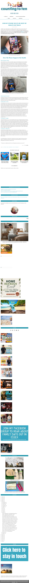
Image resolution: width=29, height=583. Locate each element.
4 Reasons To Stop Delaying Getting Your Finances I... (9, 522)
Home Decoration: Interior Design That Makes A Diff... (9, 527)
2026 (2, 496)
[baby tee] (6, 452)
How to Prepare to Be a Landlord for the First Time (9, 525)
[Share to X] (26, 145)
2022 (2, 501)
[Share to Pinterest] (27, 145)
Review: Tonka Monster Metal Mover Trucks (8, 514)
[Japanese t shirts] (6, 342)
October (3, 504)
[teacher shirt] (6, 365)
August (3, 506)
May (3, 510)
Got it (17, 582)
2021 (2, 534)
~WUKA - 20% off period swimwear (5, 190)
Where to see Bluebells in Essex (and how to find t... (9, 523)
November (3, 503)
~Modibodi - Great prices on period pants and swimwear (8, 189)
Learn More (13, 582)
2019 (2, 536)
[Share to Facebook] (24, 145)
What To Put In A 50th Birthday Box (7, 531)
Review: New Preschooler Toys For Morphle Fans (9, 526)
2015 (2, 541)
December (3, 502)
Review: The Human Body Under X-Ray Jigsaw (8, 530)
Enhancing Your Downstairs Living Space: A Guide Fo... (9, 520)
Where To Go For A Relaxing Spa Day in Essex (8, 524)
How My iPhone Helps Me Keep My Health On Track (9, 516)
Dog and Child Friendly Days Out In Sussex (8, 515)
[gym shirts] (6, 388)
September (3, 505)
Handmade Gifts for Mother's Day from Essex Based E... (9, 521)
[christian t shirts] (6, 353)
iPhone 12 (22, 31)
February (3, 532)
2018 (2, 537)
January (3, 533)
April (3, 511)
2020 (2, 535)
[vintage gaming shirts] (6, 411)
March (3, 512)
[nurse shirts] (6, 376)
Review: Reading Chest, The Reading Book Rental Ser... (9, 513)
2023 (2, 500)
